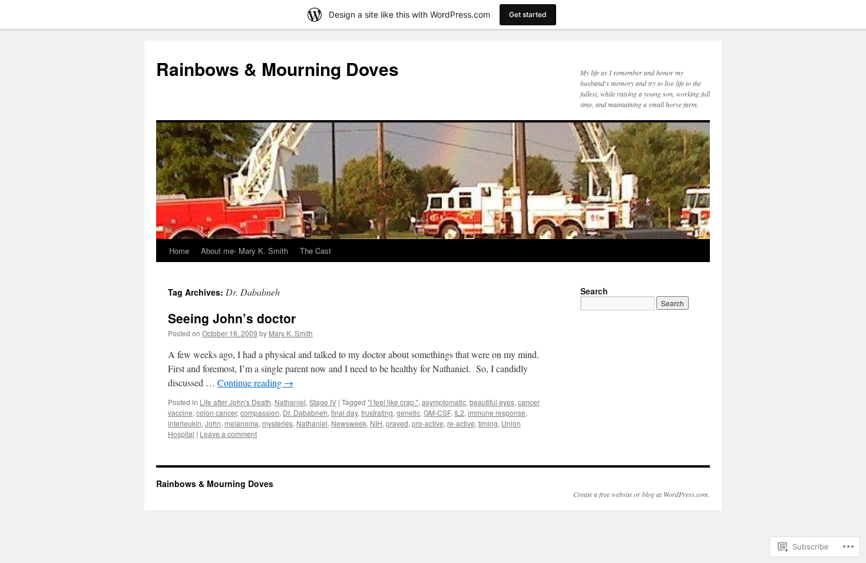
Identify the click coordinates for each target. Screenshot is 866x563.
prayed (397, 423)
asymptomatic (444, 402)
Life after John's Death (235, 402)
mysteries (277, 423)
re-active (461, 423)
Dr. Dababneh (305, 413)
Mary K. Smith (291, 333)
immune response (496, 413)
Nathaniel (290, 402)
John (213, 423)
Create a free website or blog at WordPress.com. (641, 494)
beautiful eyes (492, 402)
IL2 (459, 413)
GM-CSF (437, 413)
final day (344, 413)
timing (488, 423)
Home (179, 250)
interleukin (184, 423)
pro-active (428, 423)
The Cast (315, 250)
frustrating (377, 413)
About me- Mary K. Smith (244, 250)
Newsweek (348, 423)
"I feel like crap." (393, 402)
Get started (528, 14)
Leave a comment (228, 434)
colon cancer (216, 413)
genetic (408, 413)
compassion (259, 413)
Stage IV (322, 402)
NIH (376, 423)
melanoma (241, 423)
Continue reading (255, 382)
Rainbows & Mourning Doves (277, 68)
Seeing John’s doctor (232, 318)
